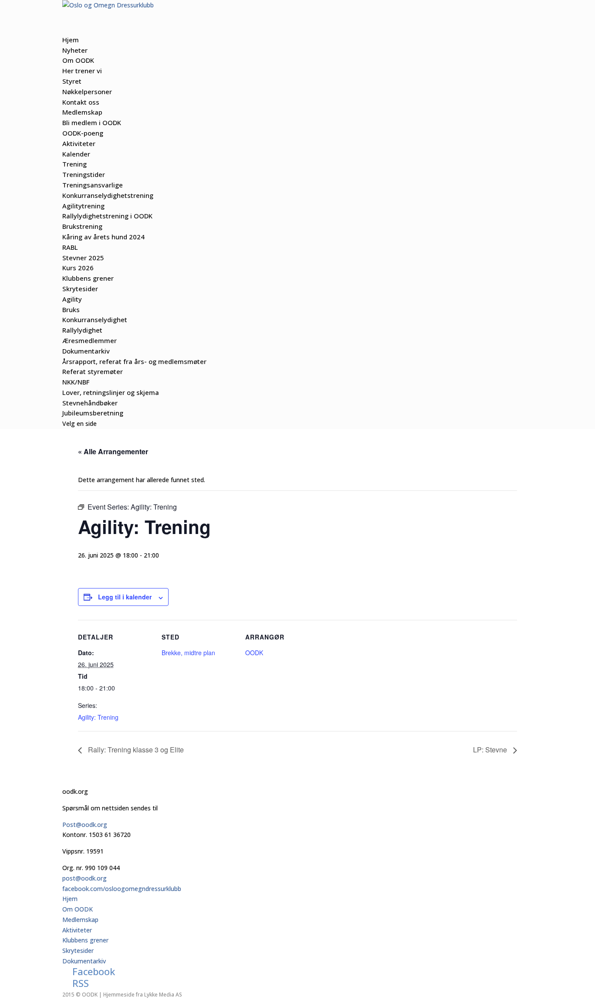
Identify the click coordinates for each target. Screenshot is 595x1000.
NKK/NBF (75, 382)
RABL (70, 247)
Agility (72, 299)
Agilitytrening (83, 205)
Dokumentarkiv (84, 961)
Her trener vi (82, 70)
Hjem (70, 899)
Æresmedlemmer (89, 340)
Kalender (76, 154)
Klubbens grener (85, 940)
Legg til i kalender (125, 596)
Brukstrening (82, 226)
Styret (71, 81)
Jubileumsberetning (92, 412)
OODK (254, 652)
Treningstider (83, 174)
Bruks (71, 309)
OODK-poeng (82, 133)
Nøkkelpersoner (87, 91)
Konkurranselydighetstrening (107, 195)
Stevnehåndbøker (90, 402)
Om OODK (77, 909)
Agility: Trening (98, 717)
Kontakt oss (80, 102)
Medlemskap (80, 919)
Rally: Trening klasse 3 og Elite (135, 750)
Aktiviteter (77, 930)
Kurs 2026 (78, 267)
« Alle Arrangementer (113, 451)
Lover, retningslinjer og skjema (110, 392)
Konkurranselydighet (94, 319)
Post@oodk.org (84, 824)
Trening (74, 164)
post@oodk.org (84, 878)
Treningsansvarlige (92, 184)
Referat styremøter (92, 371)
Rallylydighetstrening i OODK (107, 215)
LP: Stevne (491, 750)
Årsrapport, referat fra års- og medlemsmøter (134, 361)
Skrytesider (78, 950)
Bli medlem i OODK (91, 122)
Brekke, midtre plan (188, 652)
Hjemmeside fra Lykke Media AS (142, 994)
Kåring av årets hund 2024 (103, 236)
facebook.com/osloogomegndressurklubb (121, 888)
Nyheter (75, 50)
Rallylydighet (82, 330)
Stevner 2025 (83, 257)
